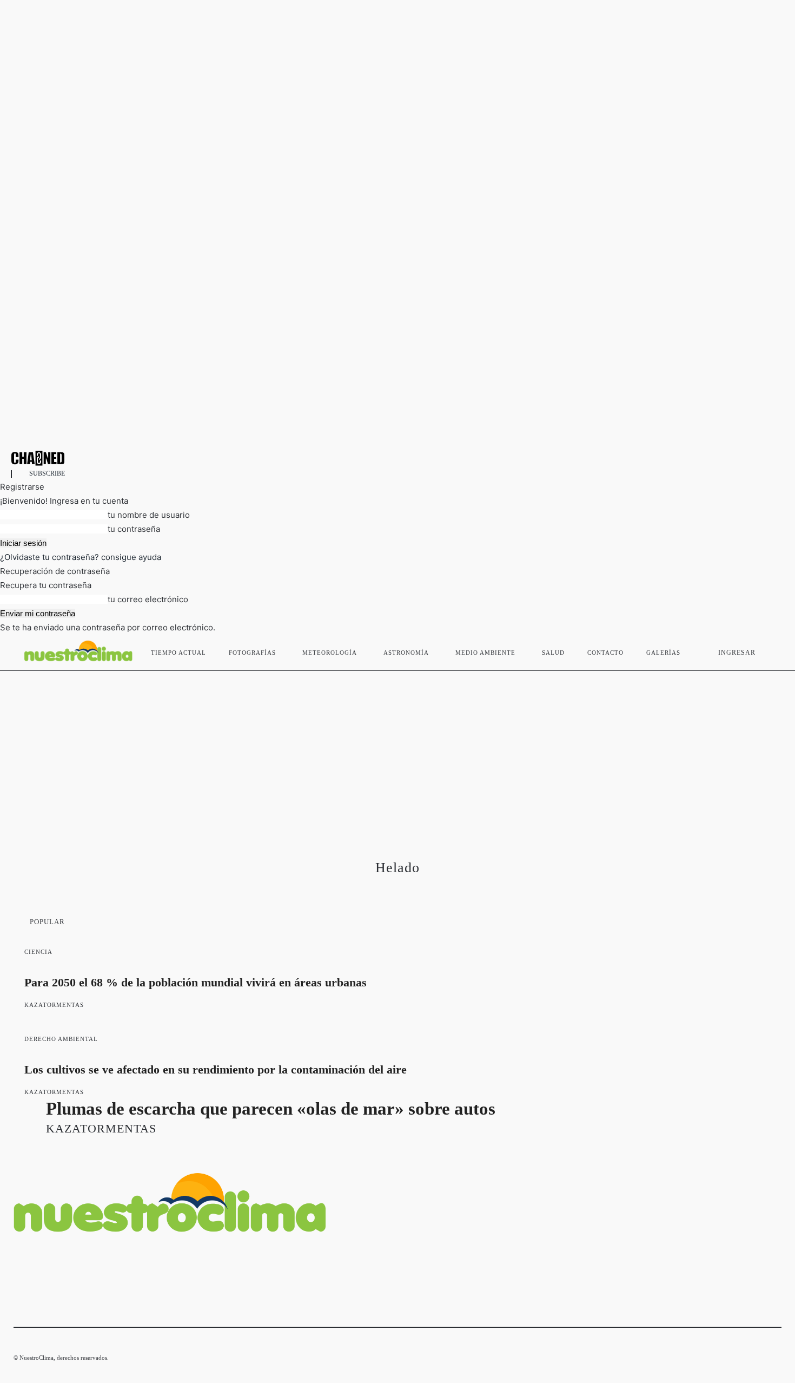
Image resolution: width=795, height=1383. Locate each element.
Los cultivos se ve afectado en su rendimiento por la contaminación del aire (215, 1069)
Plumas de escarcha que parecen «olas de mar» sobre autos (270, 1108)
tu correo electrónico (148, 599)
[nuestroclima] (397, 458)
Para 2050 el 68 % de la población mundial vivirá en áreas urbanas (195, 982)
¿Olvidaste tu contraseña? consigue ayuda (80, 557)
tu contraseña (134, 529)
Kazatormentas (54, 1005)
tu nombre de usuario (149, 515)
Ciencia (38, 952)
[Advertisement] (397, 752)
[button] (768, 650)
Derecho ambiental (61, 1039)
